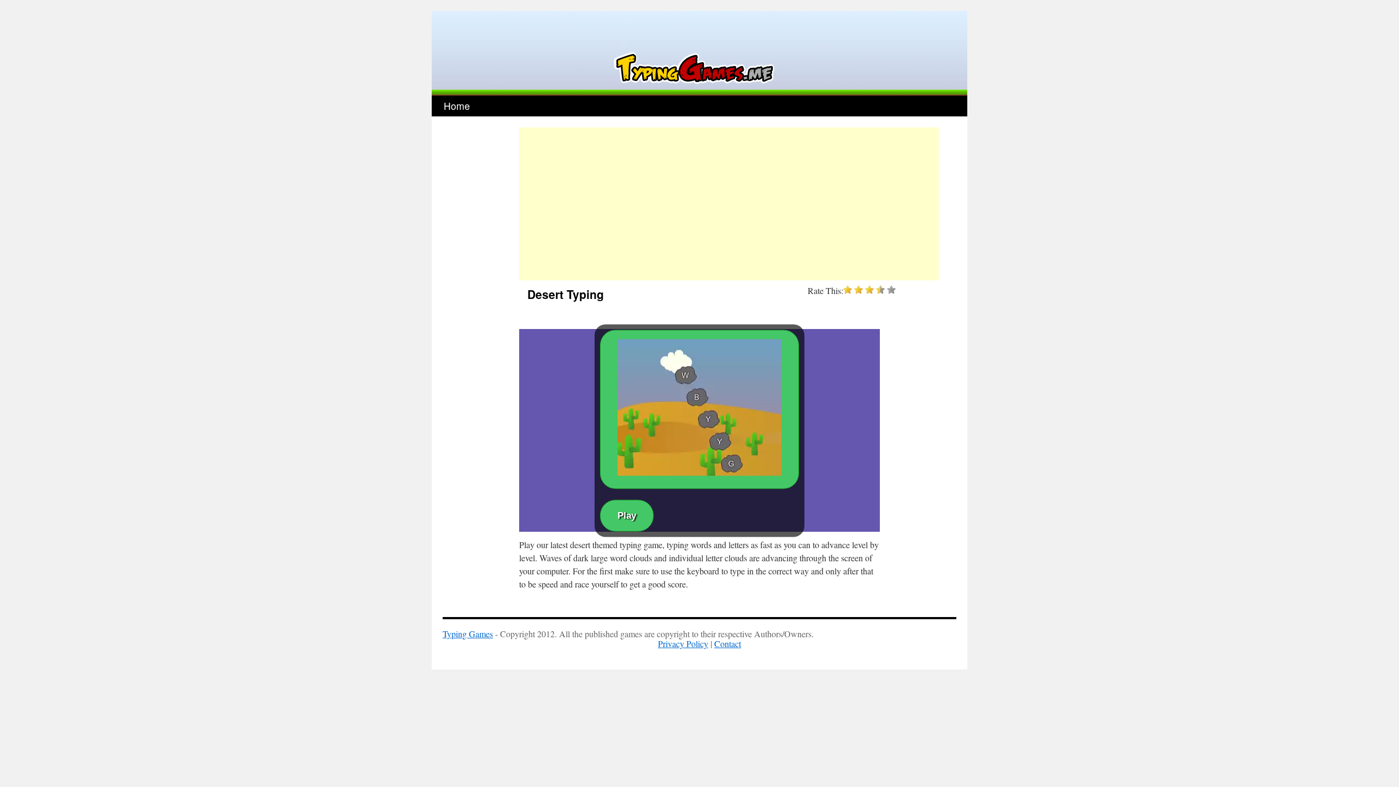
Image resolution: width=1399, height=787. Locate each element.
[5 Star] (891, 289)
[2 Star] (858, 289)
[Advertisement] (729, 203)
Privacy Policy (683, 643)
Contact (727, 643)
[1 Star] (847, 289)
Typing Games (468, 633)
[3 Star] (869, 289)
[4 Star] (880, 289)
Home (457, 106)
